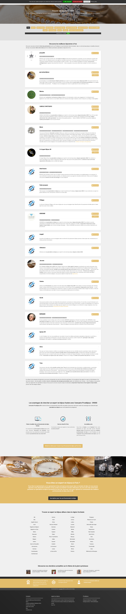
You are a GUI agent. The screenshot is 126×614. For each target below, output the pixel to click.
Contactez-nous (29, 609)
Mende (72, 529)
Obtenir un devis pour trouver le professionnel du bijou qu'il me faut (63, 446)
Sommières (91, 539)
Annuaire (27, 600)
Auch (34, 524)
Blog (27, 608)
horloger (45, 30)
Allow (68, 33)
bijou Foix (53, 604)
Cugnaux (53, 531)
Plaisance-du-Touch (91, 519)
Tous (28, 27)
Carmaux (34, 548)
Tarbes (91, 541)
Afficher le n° (95, 75)
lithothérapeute (52, 30)
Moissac (72, 536)
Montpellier (72, 541)
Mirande (72, 534)
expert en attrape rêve (60, 27)
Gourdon (53, 541)
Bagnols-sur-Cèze (34, 529)
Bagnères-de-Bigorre (34, 526)
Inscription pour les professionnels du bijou (63, 498)
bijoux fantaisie (49, 27)
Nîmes (72, 548)
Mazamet (72, 526)
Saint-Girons (91, 534)
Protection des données (30, 604)
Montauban (72, 539)
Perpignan (91, 517)
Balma (34, 531)
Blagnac (34, 539)
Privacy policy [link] (94, 1)
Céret (53, 519)
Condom (53, 529)
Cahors (34, 541)
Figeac (53, 534)
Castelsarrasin (34, 553)
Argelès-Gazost (34, 522)
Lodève (72, 522)
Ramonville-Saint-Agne (91, 524)
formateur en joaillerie (94, 27)
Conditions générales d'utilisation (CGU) (33, 603)
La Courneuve (53, 546)
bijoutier (33, 27)
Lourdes (72, 524)
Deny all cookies (78, 1)
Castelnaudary (34, 551)
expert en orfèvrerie (83, 27)
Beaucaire (34, 534)
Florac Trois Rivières (53, 536)
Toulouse (92, 544)
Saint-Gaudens (91, 531)
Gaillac (53, 539)
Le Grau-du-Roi (53, 551)
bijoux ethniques (40, 27)
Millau (72, 531)
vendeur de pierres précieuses (76, 30)
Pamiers (72, 551)
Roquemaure (91, 529)
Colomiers (53, 526)
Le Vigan (72, 517)
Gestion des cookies (30, 606)
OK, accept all (67, 1)
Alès (34, 519)
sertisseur (65, 30)
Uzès (91, 548)
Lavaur (53, 548)
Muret (72, 544)
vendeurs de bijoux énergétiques (83, 141)
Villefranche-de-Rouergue (91, 551)
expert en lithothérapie (71, 27)
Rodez (91, 526)
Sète (92, 536)
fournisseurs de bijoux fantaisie (60, 306)
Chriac (53, 522)
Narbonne (72, 546)
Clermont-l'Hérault (53, 524)
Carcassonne (34, 546)
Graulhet (53, 544)
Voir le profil (95, 53)
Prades (91, 522)
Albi (34, 517)
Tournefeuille (91, 546)
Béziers (34, 536)
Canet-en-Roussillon (34, 544)
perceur (59, 30)
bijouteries (75, 273)
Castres (53, 517)
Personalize (87, 1)
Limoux (72, 519)
